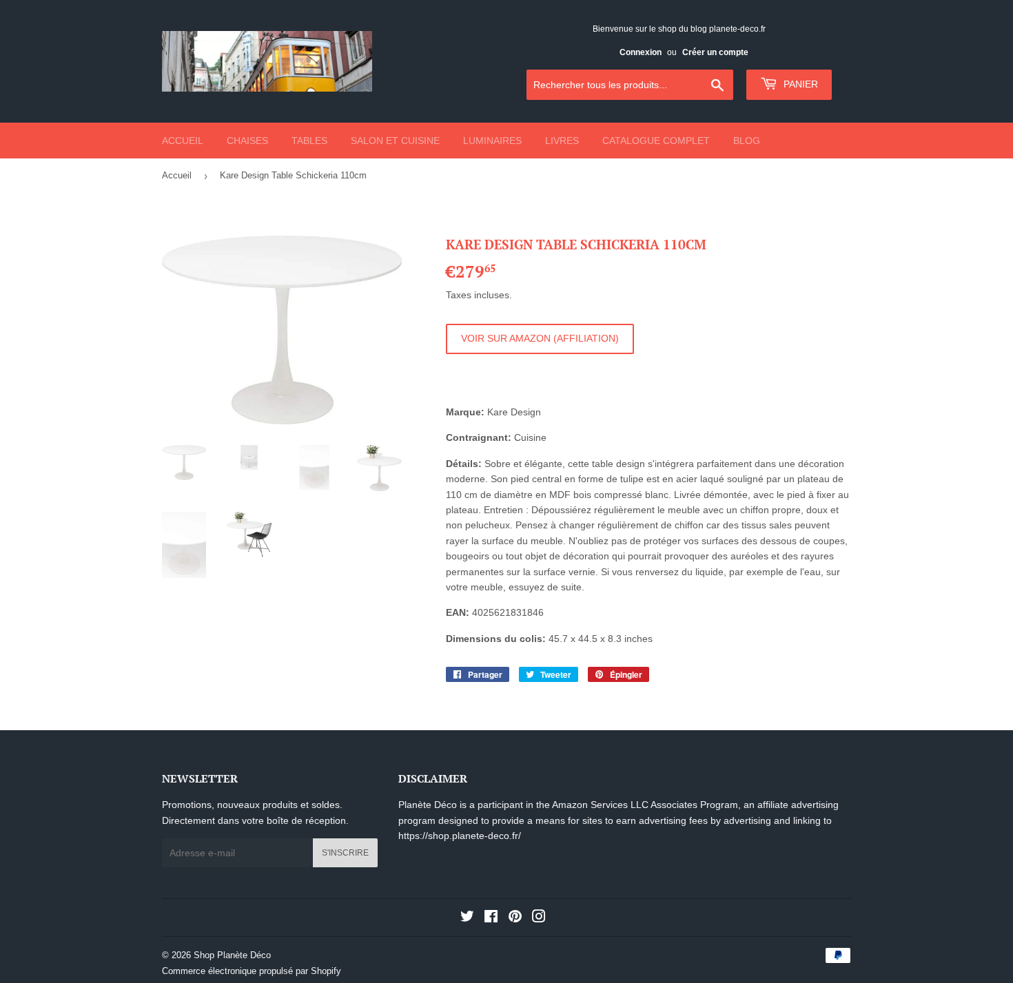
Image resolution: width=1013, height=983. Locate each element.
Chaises (247, 140)
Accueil (182, 140)
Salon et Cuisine (395, 140)
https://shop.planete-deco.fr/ (459, 835)
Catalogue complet (656, 140)
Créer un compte (715, 52)
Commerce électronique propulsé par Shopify (251, 971)
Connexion (641, 52)
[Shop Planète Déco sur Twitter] (467, 918)
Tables (309, 140)
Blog (746, 140)
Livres (562, 140)
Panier (799, 84)
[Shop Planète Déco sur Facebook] (491, 918)
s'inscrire (345, 853)
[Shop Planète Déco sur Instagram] (539, 918)
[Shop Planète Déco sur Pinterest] (515, 918)
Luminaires (492, 140)
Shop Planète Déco (232, 955)
